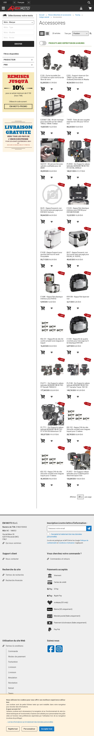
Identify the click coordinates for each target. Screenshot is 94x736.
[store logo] (18, 8)
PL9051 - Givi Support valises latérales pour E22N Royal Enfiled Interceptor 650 (78, 474)
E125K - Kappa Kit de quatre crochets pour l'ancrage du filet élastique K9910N (78, 341)
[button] (9, 2)
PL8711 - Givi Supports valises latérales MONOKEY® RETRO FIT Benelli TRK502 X (52, 385)
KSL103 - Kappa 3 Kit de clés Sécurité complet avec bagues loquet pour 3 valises (52, 474)
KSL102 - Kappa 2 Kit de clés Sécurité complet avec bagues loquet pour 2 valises (78, 429)
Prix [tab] (6, 65)
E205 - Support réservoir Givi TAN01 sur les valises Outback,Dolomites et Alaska (78, 77)
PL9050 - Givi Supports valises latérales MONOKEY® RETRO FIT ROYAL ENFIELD (78, 166)
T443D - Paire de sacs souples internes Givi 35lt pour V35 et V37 (78, 122)
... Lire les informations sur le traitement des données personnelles (29, 722)
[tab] (18, 16)
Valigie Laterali (44, 17)
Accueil (42, 15)
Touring (78, 15)
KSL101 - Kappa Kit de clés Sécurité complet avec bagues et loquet (52, 341)
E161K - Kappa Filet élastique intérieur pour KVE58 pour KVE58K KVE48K (78, 210)
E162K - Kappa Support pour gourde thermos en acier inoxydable (51, 254)
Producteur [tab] (9, 60)
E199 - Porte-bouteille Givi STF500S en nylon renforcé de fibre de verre (52, 77)
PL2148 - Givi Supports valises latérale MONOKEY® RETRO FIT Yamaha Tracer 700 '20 (78, 385)
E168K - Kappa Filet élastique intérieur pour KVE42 (52, 298)
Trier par (68, 33)
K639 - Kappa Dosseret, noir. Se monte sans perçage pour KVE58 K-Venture (52, 210)
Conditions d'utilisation (67, 543)
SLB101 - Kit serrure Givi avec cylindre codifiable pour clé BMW (52, 166)
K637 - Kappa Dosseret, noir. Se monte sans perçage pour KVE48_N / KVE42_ (78, 254)
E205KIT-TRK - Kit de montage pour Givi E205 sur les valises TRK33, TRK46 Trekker (52, 122)
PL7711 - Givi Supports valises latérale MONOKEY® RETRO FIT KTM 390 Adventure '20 (52, 429)
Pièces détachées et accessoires (60, 15)
